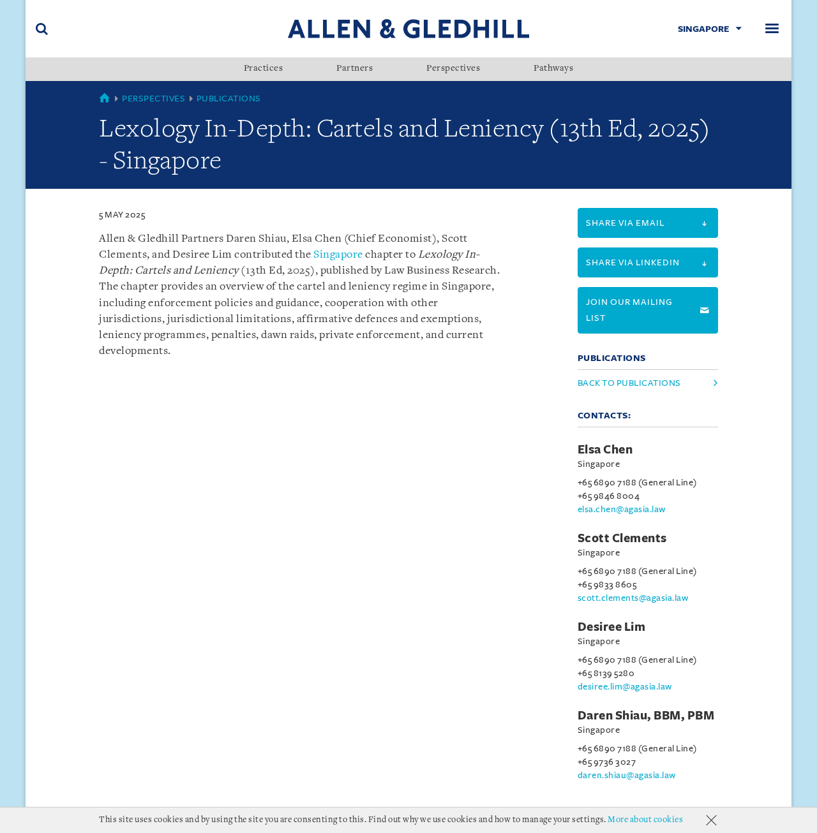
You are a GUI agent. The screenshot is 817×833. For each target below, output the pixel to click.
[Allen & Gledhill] (408, 28)
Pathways (553, 68)
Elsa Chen (605, 449)
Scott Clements (622, 538)
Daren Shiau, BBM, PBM (646, 715)
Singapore (338, 254)
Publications (229, 98)
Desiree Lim (612, 627)
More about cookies (645, 820)
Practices (263, 68)
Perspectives (453, 68)
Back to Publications (629, 383)
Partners (354, 68)
